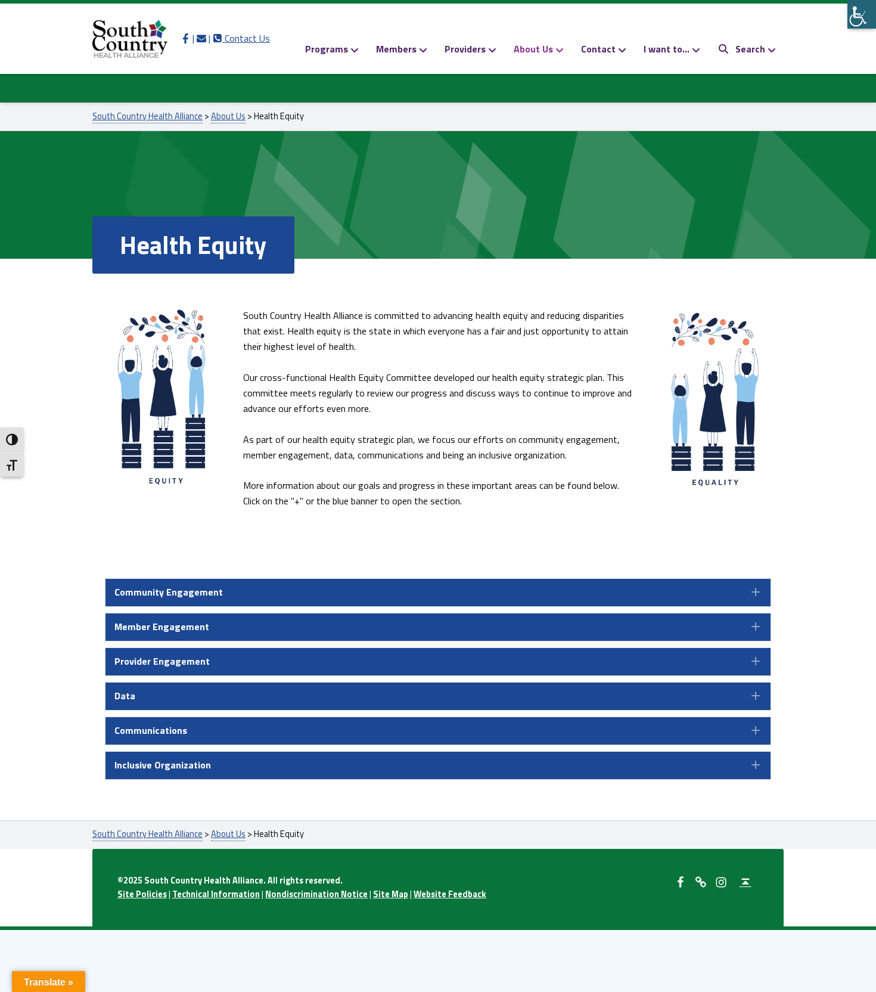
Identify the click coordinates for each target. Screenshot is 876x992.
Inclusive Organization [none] (162, 765)
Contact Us (241, 38)
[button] (438, 592)
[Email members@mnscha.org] (201, 38)
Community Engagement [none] (168, 592)
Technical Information (216, 894)
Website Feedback (450, 894)
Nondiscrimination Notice (316, 894)
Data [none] (124, 696)
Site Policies (142, 894)
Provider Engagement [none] (162, 661)
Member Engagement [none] (161, 626)
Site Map (390, 894)
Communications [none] (150, 730)
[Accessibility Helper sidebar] (861, 14)
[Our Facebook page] (185, 38)
